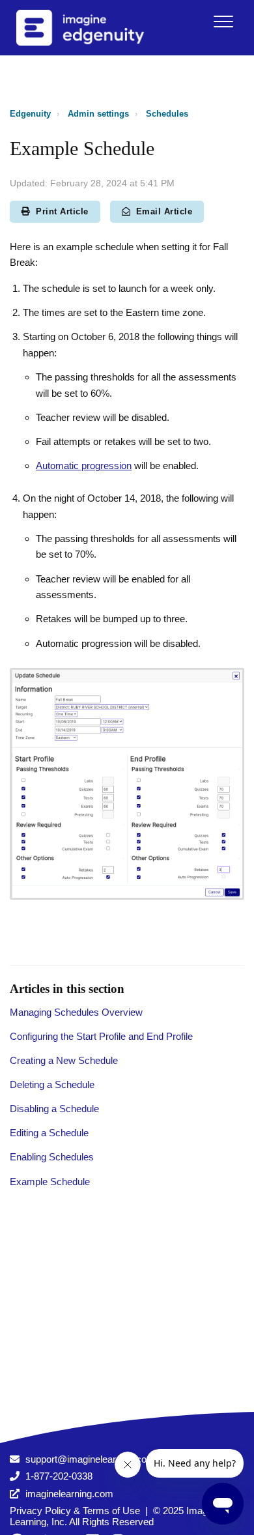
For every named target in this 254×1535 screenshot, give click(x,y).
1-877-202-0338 (58, 1476)
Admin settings (98, 114)
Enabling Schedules (52, 1156)
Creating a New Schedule (64, 1060)
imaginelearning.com (69, 1493)
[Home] (97, 28)
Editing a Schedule (49, 1132)
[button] (223, 21)
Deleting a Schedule (52, 1084)
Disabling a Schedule (54, 1108)
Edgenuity (30, 114)
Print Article (62, 211)
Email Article (164, 211)
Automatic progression (84, 465)
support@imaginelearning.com (90, 1459)
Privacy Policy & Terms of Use (75, 1510)
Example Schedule (50, 1181)
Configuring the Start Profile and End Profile (101, 1036)
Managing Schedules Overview (76, 1012)
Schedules (167, 114)
